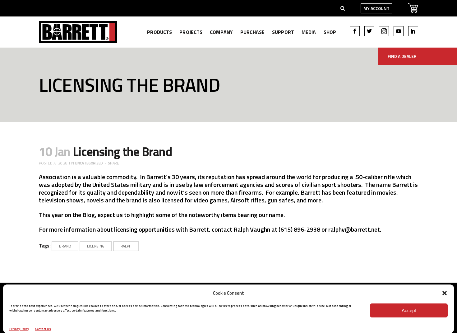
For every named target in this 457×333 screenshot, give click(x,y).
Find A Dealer (402, 56)
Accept (409, 310)
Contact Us (43, 328)
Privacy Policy (19, 328)
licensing (95, 246)
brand (65, 246)
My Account (376, 8)
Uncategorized (89, 163)
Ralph (126, 246)
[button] (444, 293)
